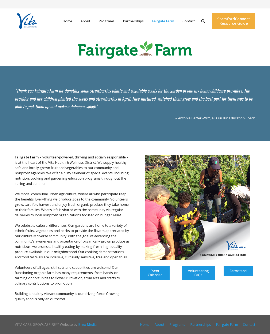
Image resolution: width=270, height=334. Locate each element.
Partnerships (200, 324)
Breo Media (87, 324)
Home (145, 324)
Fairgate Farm (227, 324)
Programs (177, 324)
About (159, 324)
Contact (249, 324)
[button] (93, 21)
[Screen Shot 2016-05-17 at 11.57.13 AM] (26, 21)
